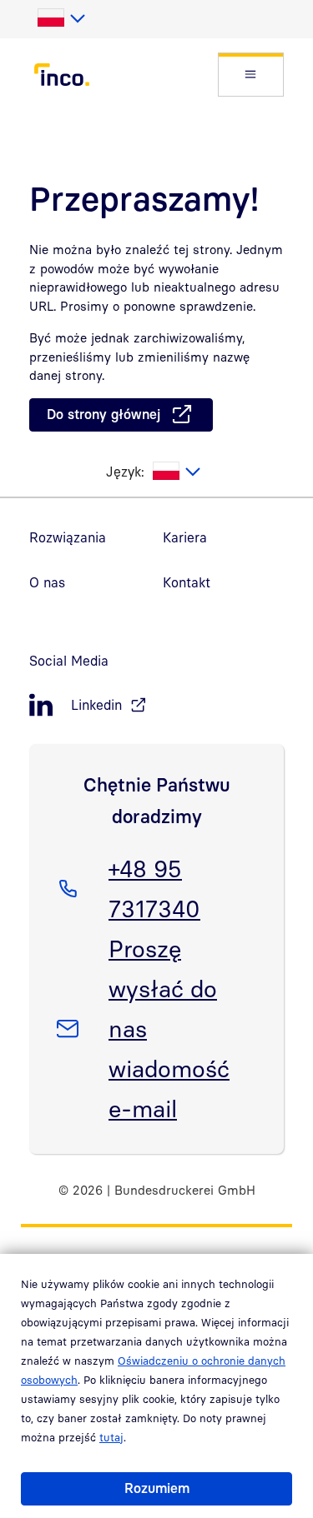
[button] (251, 74)
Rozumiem (156, 1488)
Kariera (185, 537)
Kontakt (186, 582)
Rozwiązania (67, 537)
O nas (47, 582)
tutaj (111, 1437)
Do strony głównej (103, 414)
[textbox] (60, 18)
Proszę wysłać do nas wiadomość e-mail (169, 1028)
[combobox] (60, 18)
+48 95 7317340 (154, 888)
